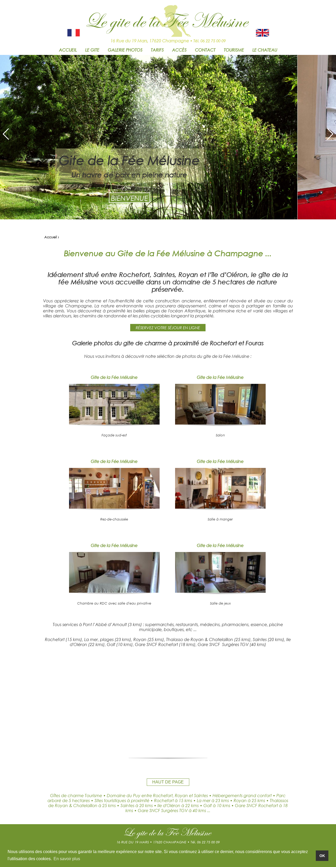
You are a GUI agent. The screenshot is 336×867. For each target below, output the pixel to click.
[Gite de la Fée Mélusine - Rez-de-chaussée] (114, 507)
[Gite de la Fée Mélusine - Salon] (220, 423)
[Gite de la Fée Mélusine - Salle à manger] (220, 507)
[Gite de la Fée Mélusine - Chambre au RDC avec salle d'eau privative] (114, 591)
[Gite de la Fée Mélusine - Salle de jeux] (220, 591)
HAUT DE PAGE (168, 782)
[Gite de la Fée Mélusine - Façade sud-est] (114, 423)
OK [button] (322, 856)
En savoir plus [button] (67, 858)
